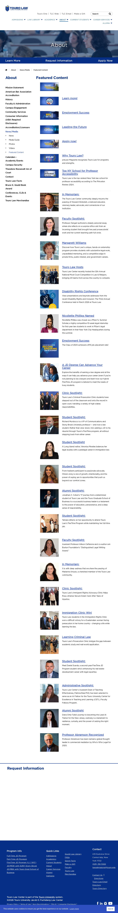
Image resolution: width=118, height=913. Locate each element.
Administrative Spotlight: (78, 685)
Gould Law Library (73, 854)
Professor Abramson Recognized (83, 734)
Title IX (54, 904)
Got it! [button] (110, 909)
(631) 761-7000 (99, 864)
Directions (98, 878)
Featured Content (41, 70)
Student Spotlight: (74, 417)
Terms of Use (25, 904)
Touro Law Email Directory (99, 883)
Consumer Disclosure (67, 904)
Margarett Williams (74, 242)
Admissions (51, 856)
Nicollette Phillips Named (78, 315)
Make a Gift (79, 14)
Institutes (50, 876)
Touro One (42, 14)
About (13, 70)
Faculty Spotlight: (73, 218)
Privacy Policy (12, 904)
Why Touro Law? (72, 155)
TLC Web (54, 14)
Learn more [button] (74, 909)
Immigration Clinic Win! (77, 612)
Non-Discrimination (41, 904)
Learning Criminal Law (76, 637)
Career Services (53, 869)
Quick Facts (70, 861)
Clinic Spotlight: (72, 393)
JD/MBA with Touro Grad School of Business (23, 871)
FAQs (67, 857)
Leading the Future (74, 127)
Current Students (53, 862)
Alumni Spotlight (73, 710)
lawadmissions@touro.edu (102, 867)
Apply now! (69, 141)
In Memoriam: (70, 194)
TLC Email (66, 14)
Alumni (49, 873)
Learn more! (69, 98)
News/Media (25, 70)
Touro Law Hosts (72, 267)
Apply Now (105, 60)
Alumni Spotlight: (73, 490)
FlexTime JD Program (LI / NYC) (21, 862)
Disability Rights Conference (80, 291)
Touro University (47, 897)
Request (59, 60)
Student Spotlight (73, 442)
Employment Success (75, 112)
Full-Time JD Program (16, 856)
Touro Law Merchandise (70, 872)
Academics (51, 859)
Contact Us (97, 875)
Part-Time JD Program (17, 859)
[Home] (6, 70)
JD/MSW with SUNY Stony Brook (22, 866)
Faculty (68, 867)
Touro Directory (99, 888)
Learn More (12, 60)
